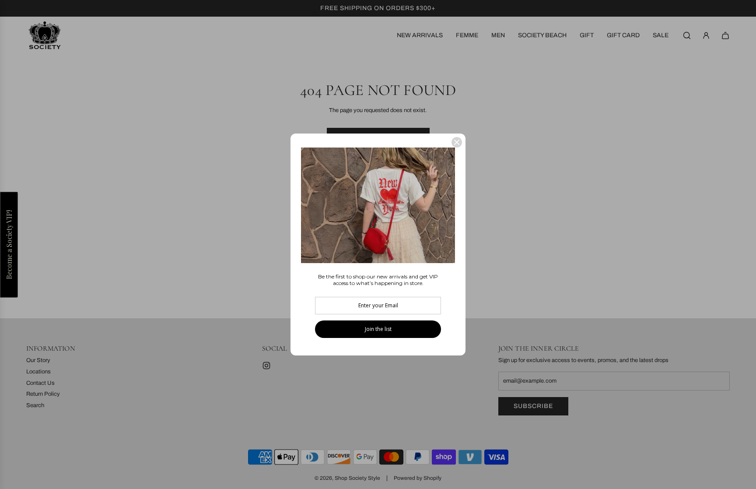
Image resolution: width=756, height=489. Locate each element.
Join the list (378, 329)
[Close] (457, 142)
